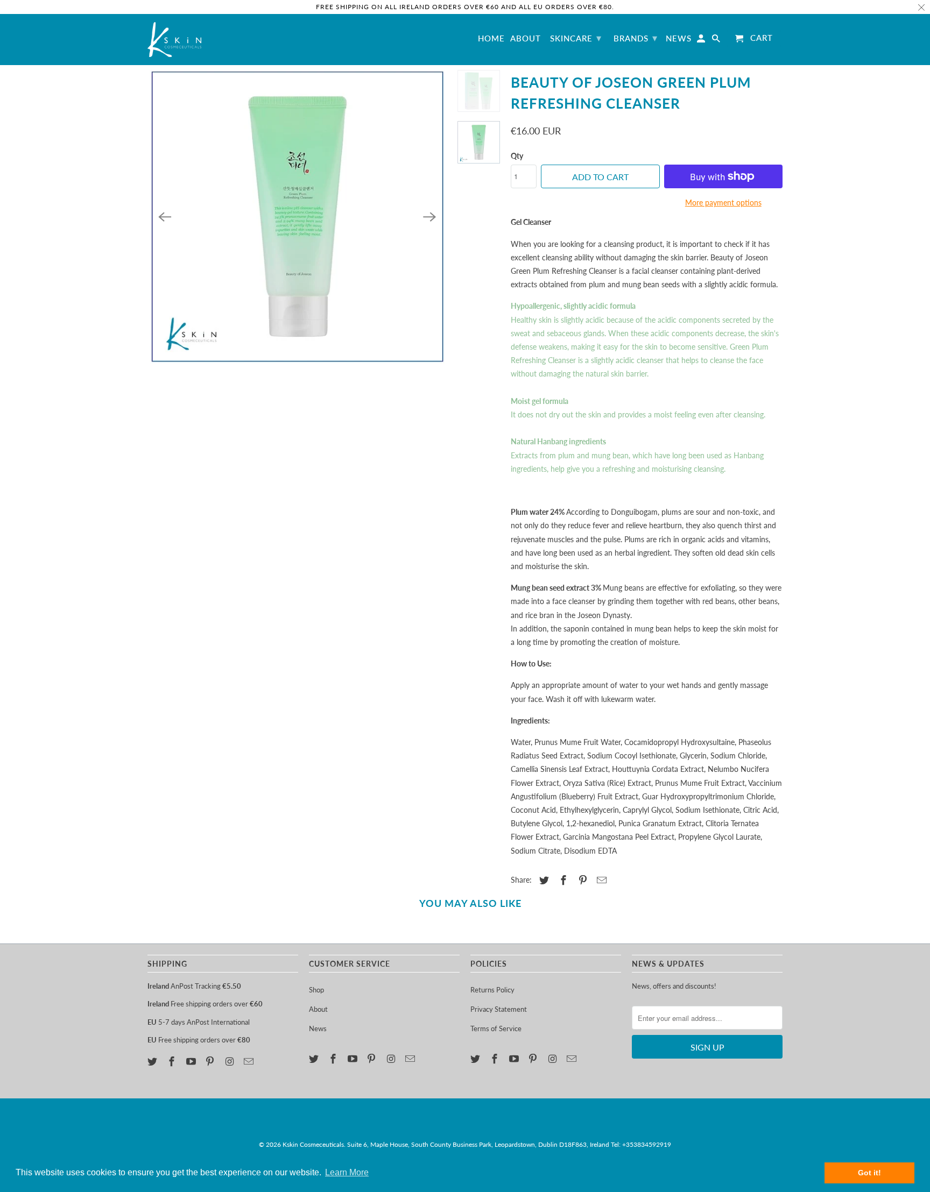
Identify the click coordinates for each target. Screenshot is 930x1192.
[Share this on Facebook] (561, 880)
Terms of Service (496, 1028)
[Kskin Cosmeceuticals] (174, 39)
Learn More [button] (347, 1172)
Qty (517, 155)
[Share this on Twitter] (542, 880)
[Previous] (165, 217)
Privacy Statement (498, 1009)
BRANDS (636, 38)
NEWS (679, 38)
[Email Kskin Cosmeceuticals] (250, 1061)
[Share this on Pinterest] (581, 880)
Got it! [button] (869, 1172)
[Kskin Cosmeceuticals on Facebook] (173, 1061)
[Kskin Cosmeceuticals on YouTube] (192, 1061)
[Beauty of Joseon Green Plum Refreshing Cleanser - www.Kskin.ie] (297, 217)
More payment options (723, 202)
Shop (316, 989)
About (318, 1009)
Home (491, 38)
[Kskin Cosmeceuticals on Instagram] (230, 1061)
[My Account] (702, 40)
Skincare (576, 38)
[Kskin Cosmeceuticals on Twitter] (153, 1061)
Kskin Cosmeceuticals (313, 1144)
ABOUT (525, 38)
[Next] (429, 217)
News (318, 1028)
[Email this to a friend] (600, 880)
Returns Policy (492, 989)
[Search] (717, 40)
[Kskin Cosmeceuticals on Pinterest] (211, 1061)
